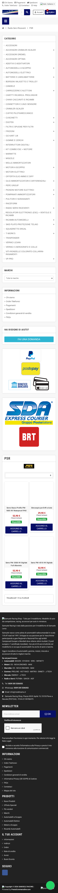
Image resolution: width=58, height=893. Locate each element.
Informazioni (9, 839)
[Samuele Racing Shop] (10, 12)
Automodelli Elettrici (12, 821)
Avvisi (6, 855)
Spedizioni (33, 3)
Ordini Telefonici (10, 5)
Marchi (6, 813)
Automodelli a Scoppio (13, 817)
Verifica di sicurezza (12, 720)
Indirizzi (7, 843)
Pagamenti (20, 3)
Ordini (6, 847)
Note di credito (9, 851)
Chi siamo (8, 759)
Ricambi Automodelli (12, 829)
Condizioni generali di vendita (15, 775)
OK (49, 714)
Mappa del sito (10, 791)
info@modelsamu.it (18, 692)
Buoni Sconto (9, 859)
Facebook (5, 872)
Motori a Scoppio (10, 825)
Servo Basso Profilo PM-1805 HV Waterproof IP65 (16, 509)
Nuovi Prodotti (9, 801)
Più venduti (8, 809)
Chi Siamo (8, 3)
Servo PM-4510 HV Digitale (42, 563)
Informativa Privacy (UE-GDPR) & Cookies (20, 779)
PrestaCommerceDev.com (21, 889)
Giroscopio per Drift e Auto (41, 508)
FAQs (6, 783)
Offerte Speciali (10, 805)
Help (34, 5)
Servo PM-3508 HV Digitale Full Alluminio (16, 564)
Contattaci (25, 5)
